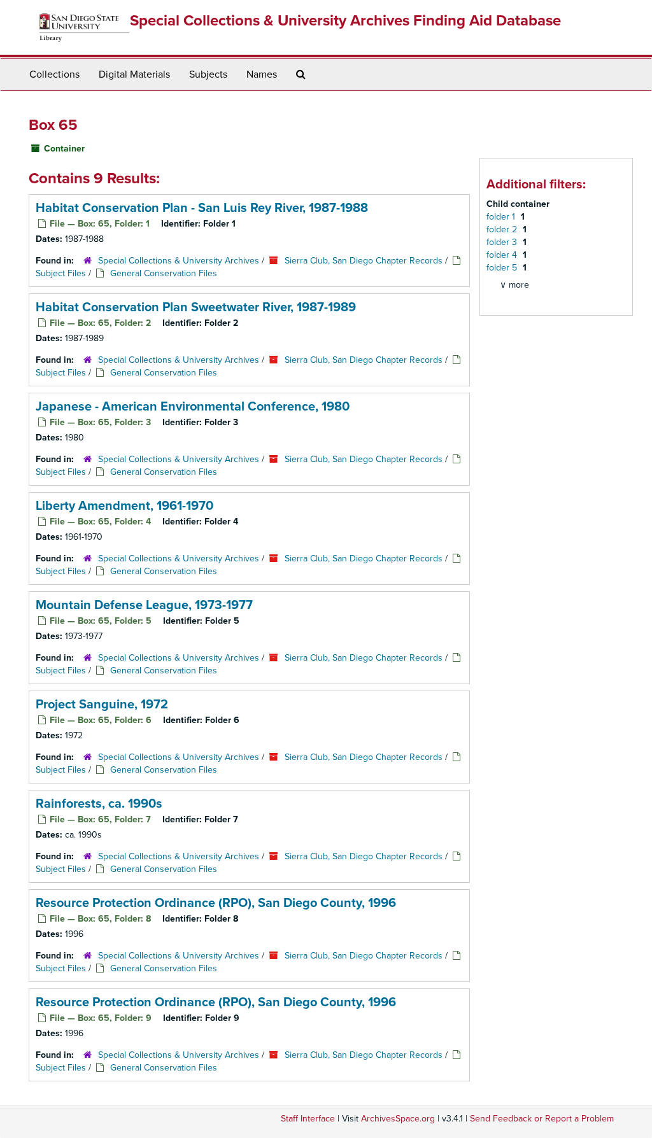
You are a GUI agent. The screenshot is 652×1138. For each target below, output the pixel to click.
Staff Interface (308, 1118)
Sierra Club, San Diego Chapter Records (364, 260)
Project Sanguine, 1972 (102, 704)
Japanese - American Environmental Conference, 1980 (193, 406)
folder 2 (503, 229)
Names (261, 74)
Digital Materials (134, 74)
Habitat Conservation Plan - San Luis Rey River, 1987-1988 (202, 208)
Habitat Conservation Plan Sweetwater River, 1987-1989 (196, 307)
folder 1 (502, 216)
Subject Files (61, 273)
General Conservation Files (163, 273)
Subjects (208, 74)
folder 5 (503, 267)
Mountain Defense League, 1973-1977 (144, 605)
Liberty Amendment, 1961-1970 (124, 506)
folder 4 (503, 254)
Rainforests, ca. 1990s (99, 803)
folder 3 (503, 242)
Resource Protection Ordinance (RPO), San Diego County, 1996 (216, 903)
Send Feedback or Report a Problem (542, 1118)
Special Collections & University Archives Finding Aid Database (345, 20)
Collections (54, 74)
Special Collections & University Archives (178, 260)
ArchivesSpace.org (398, 1118)
